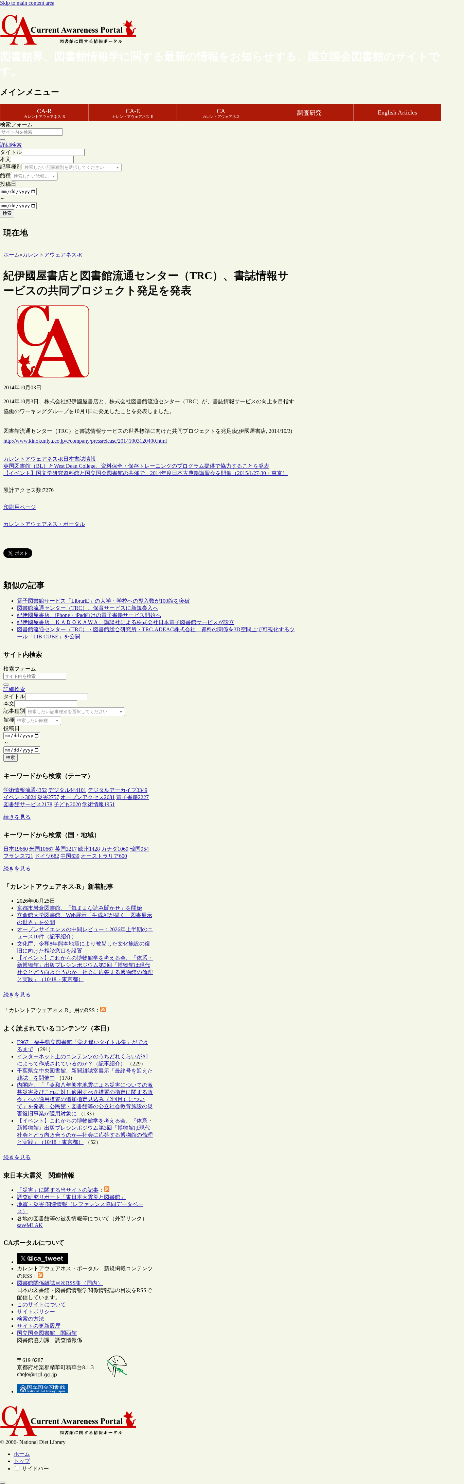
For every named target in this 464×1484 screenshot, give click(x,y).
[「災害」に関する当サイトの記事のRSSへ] (106, 1190)
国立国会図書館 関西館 (47, 1333)
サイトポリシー (36, 1311)
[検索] (2, 140)
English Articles (397, 112)
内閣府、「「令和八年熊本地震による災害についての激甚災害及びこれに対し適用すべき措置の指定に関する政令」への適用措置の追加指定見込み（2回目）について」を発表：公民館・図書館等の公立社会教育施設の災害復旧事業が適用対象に (85, 1099)
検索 (7, 213)
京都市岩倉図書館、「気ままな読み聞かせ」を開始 (79, 908)
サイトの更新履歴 (38, 1326)
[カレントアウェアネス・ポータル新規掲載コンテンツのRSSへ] (40, 1276)
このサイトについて (41, 1304)
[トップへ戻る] (2, 1483)
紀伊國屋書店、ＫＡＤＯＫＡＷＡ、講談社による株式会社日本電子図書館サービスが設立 (125, 622)
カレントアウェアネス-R (33, 459)
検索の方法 (30, 1319)
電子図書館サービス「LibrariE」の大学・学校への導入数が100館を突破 (103, 601)
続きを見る (17, 817)
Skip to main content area (27, 3)
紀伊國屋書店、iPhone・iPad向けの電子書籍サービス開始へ (89, 615)
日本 (68, 459)
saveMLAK (30, 1225)
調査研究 (309, 112)
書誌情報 (85, 459)
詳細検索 (11, 145)
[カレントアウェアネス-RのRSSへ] (103, 1010)
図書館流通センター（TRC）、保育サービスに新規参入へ (87, 608)
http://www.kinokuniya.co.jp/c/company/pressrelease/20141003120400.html (85, 441)
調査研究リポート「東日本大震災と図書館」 (71, 1197)
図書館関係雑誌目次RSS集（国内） (60, 1283)
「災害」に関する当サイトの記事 (58, 1190)
